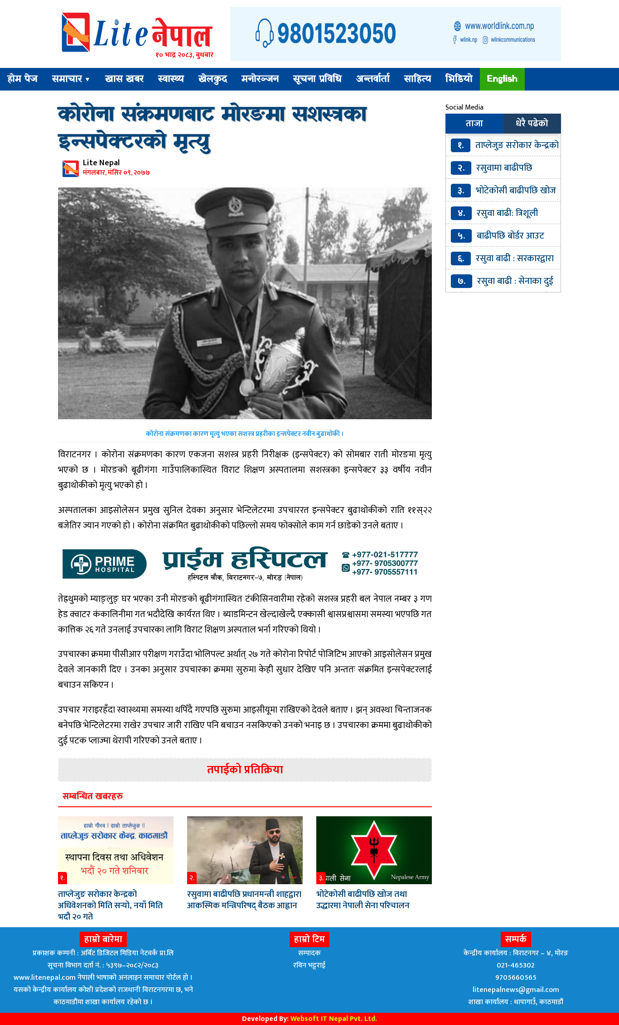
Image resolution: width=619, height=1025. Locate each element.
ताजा (474, 123)
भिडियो (459, 79)
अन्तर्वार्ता (373, 79)
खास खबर (124, 79)
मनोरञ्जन (260, 79)
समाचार (71, 79)
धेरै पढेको (532, 123)
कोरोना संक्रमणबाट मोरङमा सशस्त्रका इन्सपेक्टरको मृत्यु (212, 128)
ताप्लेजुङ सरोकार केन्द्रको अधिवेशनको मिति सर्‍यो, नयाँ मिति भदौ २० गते (110, 905)
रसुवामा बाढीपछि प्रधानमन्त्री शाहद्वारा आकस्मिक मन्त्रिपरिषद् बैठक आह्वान (244, 900)
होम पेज (22, 79)
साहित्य (417, 79)
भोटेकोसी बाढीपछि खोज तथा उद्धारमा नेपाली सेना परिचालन (363, 900)
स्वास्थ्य (171, 79)
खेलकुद (212, 79)
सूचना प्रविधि (317, 79)
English (502, 79)
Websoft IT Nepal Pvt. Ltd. (333, 1019)
